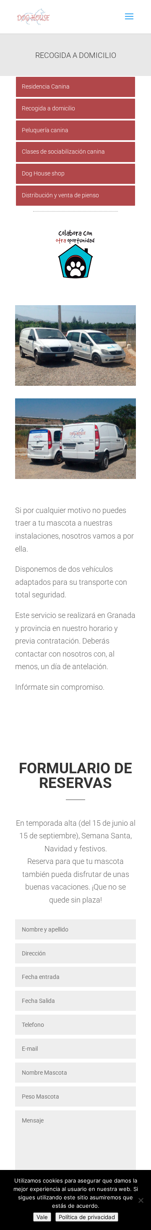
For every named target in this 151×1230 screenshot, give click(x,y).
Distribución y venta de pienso (60, 195)
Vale (42, 1217)
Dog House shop (43, 173)
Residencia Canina (46, 86)
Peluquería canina (45, 130)
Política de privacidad (87, 1217)
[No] (140, 1200)
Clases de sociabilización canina (63, 151)
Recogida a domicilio (48, 108)
